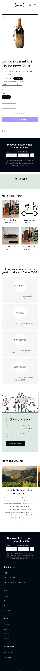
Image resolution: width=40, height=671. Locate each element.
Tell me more (15, 443)
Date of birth (23, 152)
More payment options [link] (20, 125)
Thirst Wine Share (10, 220)
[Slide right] (24, 526)
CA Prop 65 (8, 610)
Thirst (23, 670)
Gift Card (8, 634)
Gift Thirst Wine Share (29, 247)
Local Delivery (29, 220)
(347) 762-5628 (10, 577)
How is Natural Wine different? (19, 492)
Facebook (7, 657)
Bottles (7, 624)
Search (6, 639)
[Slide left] (15, 526)
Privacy (7, 601)
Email (8, 152)
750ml (7, 97)
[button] (4, 5)
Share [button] (6, 131)
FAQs (6, 573)
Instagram (8, 652)
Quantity (5, 102)
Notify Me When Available (12, 85)
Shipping (4, 81)
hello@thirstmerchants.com (15, 582)
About (6, 596)
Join (6, 629)
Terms (6, 606)
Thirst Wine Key (11, 247)
